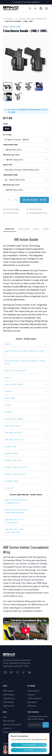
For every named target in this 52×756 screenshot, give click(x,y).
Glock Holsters (34, 691)
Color (5, 124)
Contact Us (7, 728)
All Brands (32, 706)
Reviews (36, 229)
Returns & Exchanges (12, 724)
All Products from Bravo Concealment (31, 19)
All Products (8, 19)
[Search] (29, 8)
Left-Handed (8, 702)
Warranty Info (9, 721)
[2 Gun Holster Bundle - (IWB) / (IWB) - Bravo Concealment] (7, 86)
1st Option (7, 135)
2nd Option (7, 165)
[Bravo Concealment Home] (10, 8)
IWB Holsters (8, 691)
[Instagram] (5, 672)
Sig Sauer (32, 694)
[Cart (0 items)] (40, 8)
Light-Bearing (9, 698)
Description (9, 229)
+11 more (11, 112)
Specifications (23, 229)
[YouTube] (11, 672)
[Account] (35, 8)
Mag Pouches (8, 706)
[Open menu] (46, 8)
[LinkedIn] (29, 672)
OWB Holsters (9, 694)
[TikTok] (23, 672)
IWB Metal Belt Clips (11, 155)
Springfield (32, 702)
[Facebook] (17, 672)
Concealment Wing (10, 145)
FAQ (4, 717)
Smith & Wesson (34, 698)
